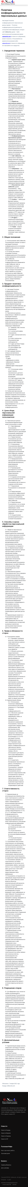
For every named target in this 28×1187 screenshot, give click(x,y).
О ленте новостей (6, 1184)
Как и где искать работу (7, 1150)
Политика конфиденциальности (9, 1182)
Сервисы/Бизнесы (6, 1165)
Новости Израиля (6, 1133)
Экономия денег (5, 1153)
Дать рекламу (5, 1168)
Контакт (15, 1184)
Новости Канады (5, 1130)
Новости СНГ (4, 1139)
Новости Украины (6, 1136)
